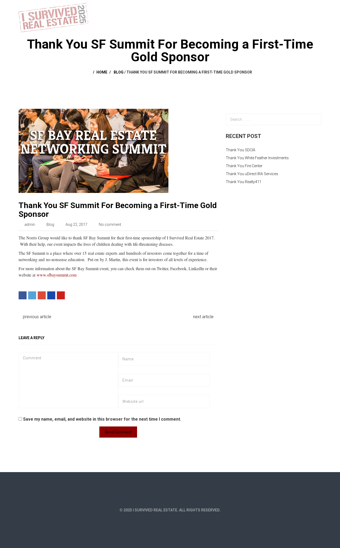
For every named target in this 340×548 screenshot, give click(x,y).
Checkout (277, 8)
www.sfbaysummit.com (56, 275)
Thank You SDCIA (240, 150)
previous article (36, 316)
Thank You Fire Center (244, 166)
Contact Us (306, 8)
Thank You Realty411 (243, 182)
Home (212, 8)
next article (204, 316)
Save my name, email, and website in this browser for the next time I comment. (102, 419)
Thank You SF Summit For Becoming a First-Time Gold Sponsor (118, 210)
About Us (234, 8)
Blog (119, 72)
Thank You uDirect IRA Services (252, 174)
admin (29, 224)
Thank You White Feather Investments (257, 158)
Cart (255, 8)
